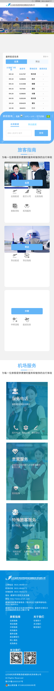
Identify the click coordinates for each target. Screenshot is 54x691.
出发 (27, 183)
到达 (27, 247)
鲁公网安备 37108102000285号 (22, 685)
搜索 (41, 133)
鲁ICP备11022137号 (14, 681)
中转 (27, 311)
